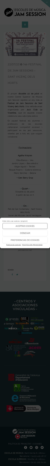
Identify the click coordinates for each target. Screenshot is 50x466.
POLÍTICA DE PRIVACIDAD (32, 245)
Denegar (25, 233)
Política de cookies (13, 245)
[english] (24, 221)
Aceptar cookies (25, 226)
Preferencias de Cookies (25, 240)
